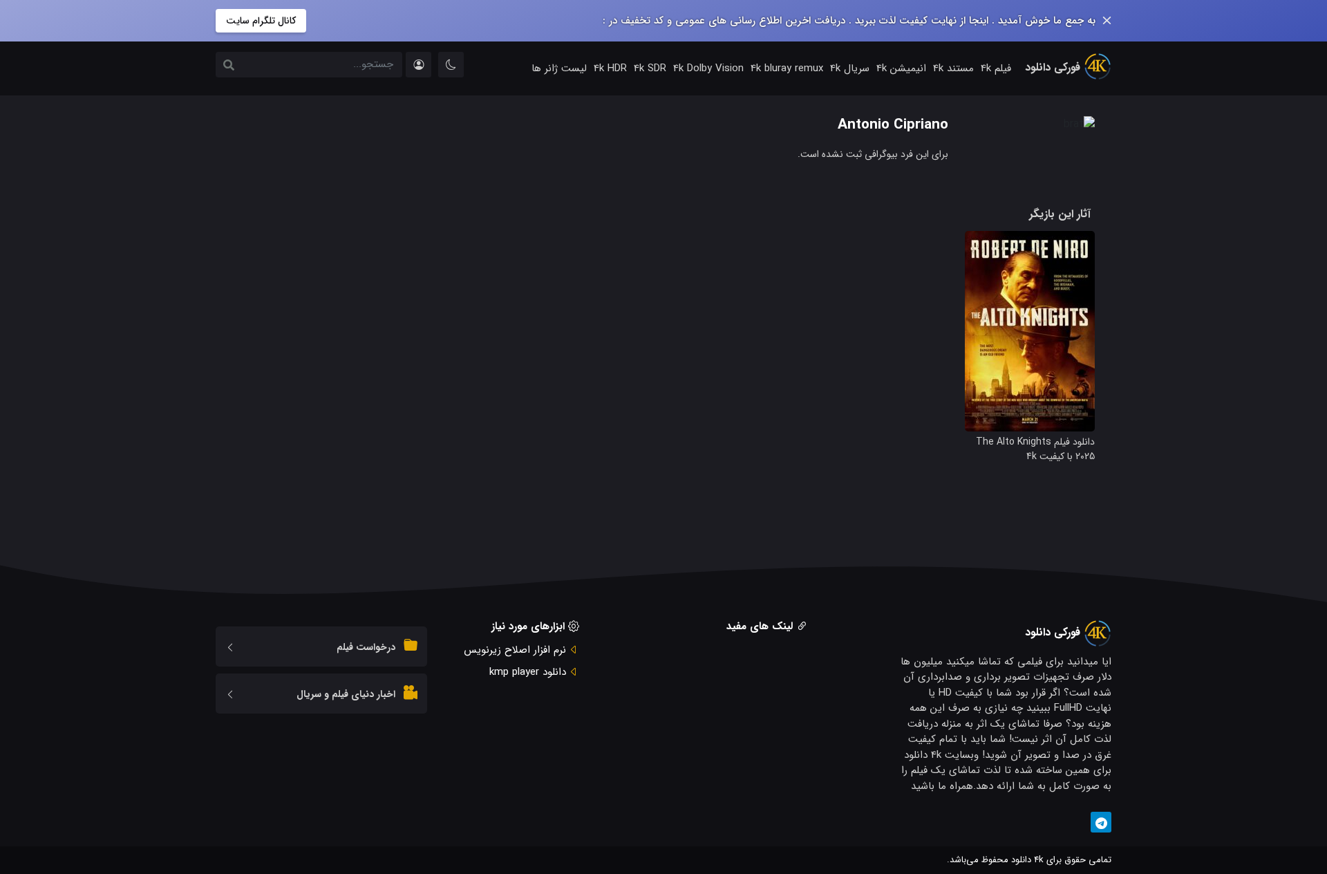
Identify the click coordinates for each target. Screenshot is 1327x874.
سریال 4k (849, 68)
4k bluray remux (787, 68)
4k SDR (650, 68)
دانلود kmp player (527, 672)
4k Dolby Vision (708, 68)
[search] (228, 66)
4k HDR (610, 68)
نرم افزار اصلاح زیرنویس (515, 650)
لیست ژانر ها (559, 68)
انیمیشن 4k (901, 68)
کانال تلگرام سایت (261, 20)
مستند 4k (953, 68)
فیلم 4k (996, 68)
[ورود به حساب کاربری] (418, 64)
